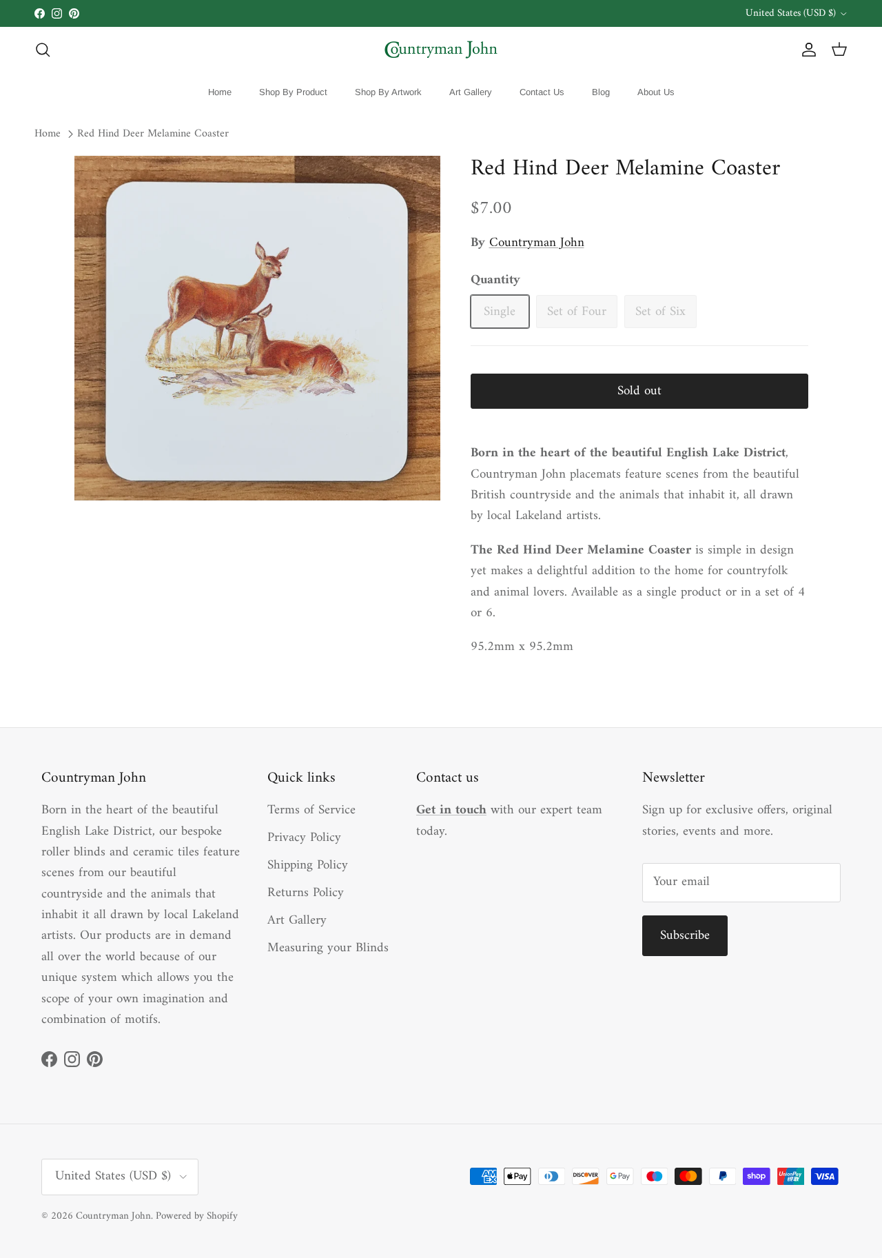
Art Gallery (470, 92)
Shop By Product (293, 92)
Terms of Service (311, 810)
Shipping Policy (307, 865)
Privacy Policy (304, 837)
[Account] (806, 49)
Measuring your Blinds (328, 948)
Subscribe (685, 935)
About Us (656, 92)
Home (220, 92)
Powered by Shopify (197, 1216)
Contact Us (542, 92)
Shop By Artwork (388, 92)
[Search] (42, 49)
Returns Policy (305, 893)
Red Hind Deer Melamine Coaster (153, 134)
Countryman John (536, 243)
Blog (601, 92)
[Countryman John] (441, 50)
